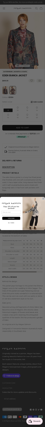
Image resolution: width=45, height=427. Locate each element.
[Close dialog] (43, 199)
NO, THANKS (11, 222)
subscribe (11, 218)
